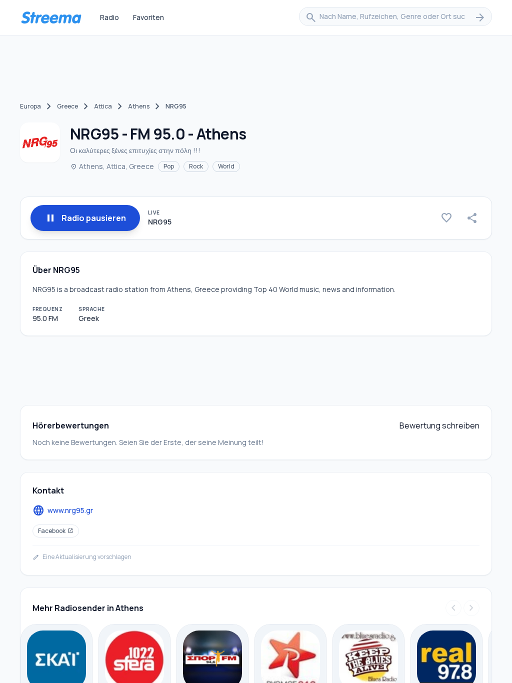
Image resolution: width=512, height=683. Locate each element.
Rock (196, 166)
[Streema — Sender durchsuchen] (51, 17)
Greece (67, 106)
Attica (103, 106)
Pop (169, 166)
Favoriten (148, 17)
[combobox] (395, 17)
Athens (139, 106)
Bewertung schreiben (440, 425)
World (226, 166)
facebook (56, 530)
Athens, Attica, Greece (112, 166)
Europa (30, 106)
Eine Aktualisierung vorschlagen (82, 557)
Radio (109, 17)
